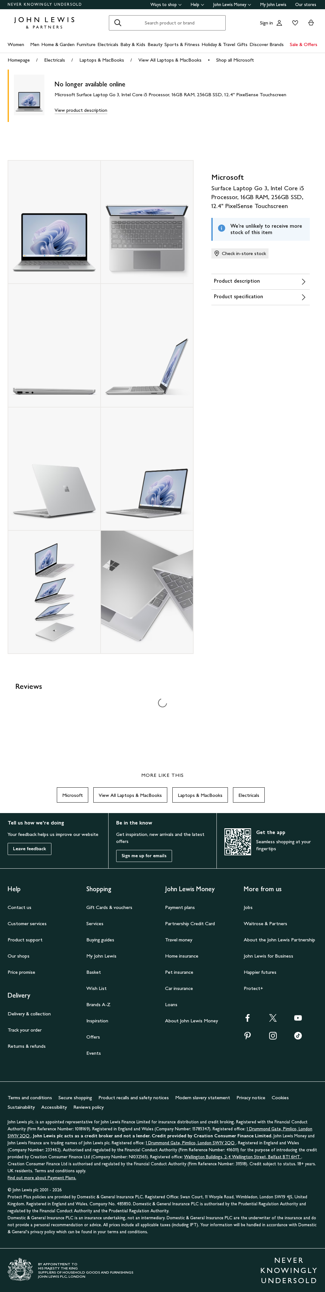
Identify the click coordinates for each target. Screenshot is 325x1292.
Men (34, 44)
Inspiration (97, 1021)
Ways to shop (163, 4)
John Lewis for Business (268, 956)
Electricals (107, 44)
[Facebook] (247, 1020)
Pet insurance (179, 972)
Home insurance (181, 956)
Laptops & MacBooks (101, 60)
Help (195, 4)
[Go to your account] (279, 22)
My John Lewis (273, 4)
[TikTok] (298, 1038)
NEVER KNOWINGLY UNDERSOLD (45, 4)
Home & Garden (58, 44)
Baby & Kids (132, 44)
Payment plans (180, 907)
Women (16, 44)
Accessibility (54, 1107)
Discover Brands (266, 44)
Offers (93, 1037)
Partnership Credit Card (190, 923)
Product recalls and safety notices (133, 1097)
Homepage (19, 60)
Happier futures (260, 972)
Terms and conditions (30, 1097)
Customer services (27, 923)
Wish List (96, 988)
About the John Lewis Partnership (279, 940)
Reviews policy (88, 1107)
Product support (25, 940)
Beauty (155, 44)
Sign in (266, 23)
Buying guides (100, 940)
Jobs (248, 907)
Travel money (178, 940)
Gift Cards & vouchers (109, 907)
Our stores (305, 4)
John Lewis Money (229, 4)
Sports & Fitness (182, 44)
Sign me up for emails (144, 855)
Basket (93, 972)
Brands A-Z (98, 1004)
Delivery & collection (29, 1014)
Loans (171, 1004)
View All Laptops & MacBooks (170, 60)
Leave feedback (29, 848)
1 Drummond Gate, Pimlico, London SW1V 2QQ (191, 1143)
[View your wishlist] (294, 22)
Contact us (19, 907)
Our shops (19, 956)
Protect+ (253, 988)
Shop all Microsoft (235, 60)
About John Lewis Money (191, 1021)
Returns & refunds (27, 1046)
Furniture (86, 44)
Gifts (242, 44)
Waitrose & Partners (265, 923)
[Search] (117, 22)
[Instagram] (273, 1038)
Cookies (280, 1097)
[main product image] (34, 96)
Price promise (21, 972)
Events (93, 1053)
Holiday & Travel (218, 44)
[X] (273, 1020)
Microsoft (72, 795)
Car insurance (179, 988)
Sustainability (21, 1107)
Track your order (25, 1030)
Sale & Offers (303, 44)
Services (94, 923)
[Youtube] (298, 1020)
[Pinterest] (247, 1038)
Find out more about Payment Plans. (42, 1178)
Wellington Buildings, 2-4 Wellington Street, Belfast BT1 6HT (242, 1157)
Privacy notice (250, 1097)
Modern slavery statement (202, 1097)
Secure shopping (75, 1097)
